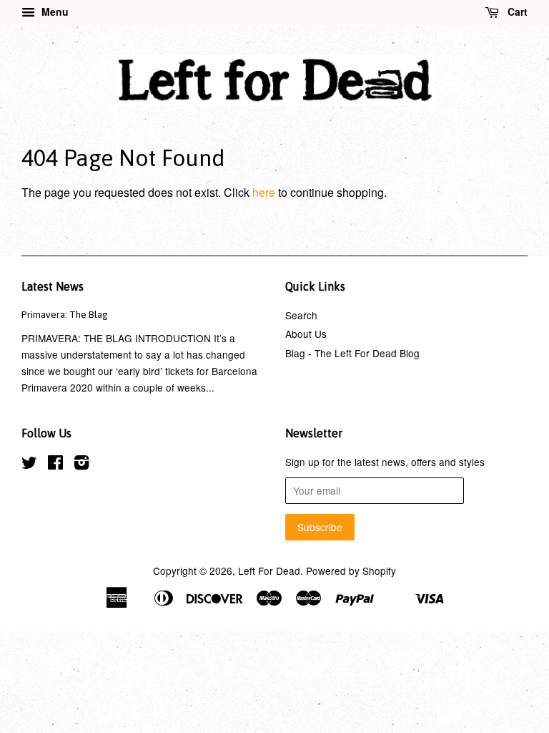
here (263, 192)
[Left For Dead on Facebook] (55, 464)
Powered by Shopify (351, 570)
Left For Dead (269, 570)
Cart (516, 11)
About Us (306, 333)
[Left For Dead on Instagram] (81, 464)
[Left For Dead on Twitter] (29, 464)
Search (301, 315)
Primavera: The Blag (64, 314)
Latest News (52, 286)
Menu (54, 11)
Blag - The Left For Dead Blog (352, 353)
